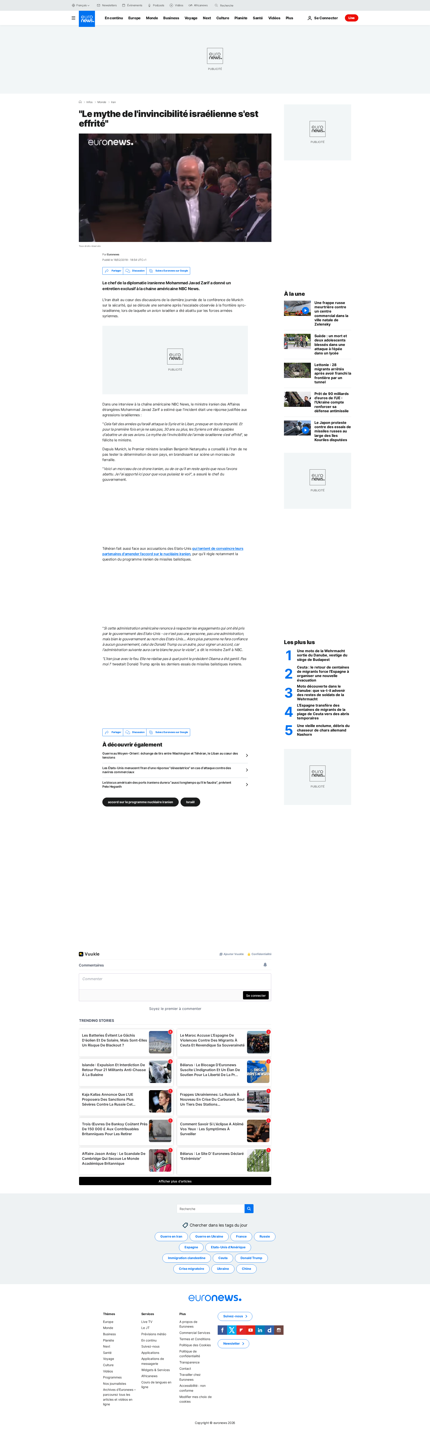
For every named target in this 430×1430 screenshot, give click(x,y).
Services (147, 1314)
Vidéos (274, 18)
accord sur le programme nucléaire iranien (140, 802)
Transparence (189, 1362)
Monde (152, 18)
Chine (246, 1268)
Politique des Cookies (195, 1345)
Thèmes (109, 1314)
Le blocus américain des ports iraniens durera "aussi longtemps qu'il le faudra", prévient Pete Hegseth (166, 784)
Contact (185, 1368)
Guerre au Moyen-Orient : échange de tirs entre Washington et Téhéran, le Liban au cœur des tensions (170, 755)
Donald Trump (251, 1258)
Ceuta (223, 1258)
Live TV (146, 1322)
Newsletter (231, 1343)
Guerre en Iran (171, 1236)
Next (207, 18)
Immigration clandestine (186, 1258)
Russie (265, 1236)
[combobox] (239, 5)
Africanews (149, 1376)
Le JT (145, 1328)
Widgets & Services (155, 1370)
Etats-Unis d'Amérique (228, 1247)
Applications (150, 1353)
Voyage (191, 18)
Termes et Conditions (194, 1339)
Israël (190, 802)
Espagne (191, 1247)
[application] (175, 188)
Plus (182, 1314)
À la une (294, 294)
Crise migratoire (191, 1268)
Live (351, 18)
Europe (134, 18)
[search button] (216, 5)
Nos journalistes (114, 1383)
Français (81, 5)
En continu (114, 18)
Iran (113, 102)
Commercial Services (194, 1333)
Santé (258, 18)
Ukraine (223, 1268)
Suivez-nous (150, 1346)
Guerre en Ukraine (209, 1236)
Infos (89, 102)
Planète (240, 18)
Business (171, 18)
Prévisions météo (153, 1334)
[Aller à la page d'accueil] (87, 19)
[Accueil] (80, 102)
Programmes (112, 1377)
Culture (222, 18)
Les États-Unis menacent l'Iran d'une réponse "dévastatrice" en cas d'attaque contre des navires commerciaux (166, 770)
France (241, 1236)
